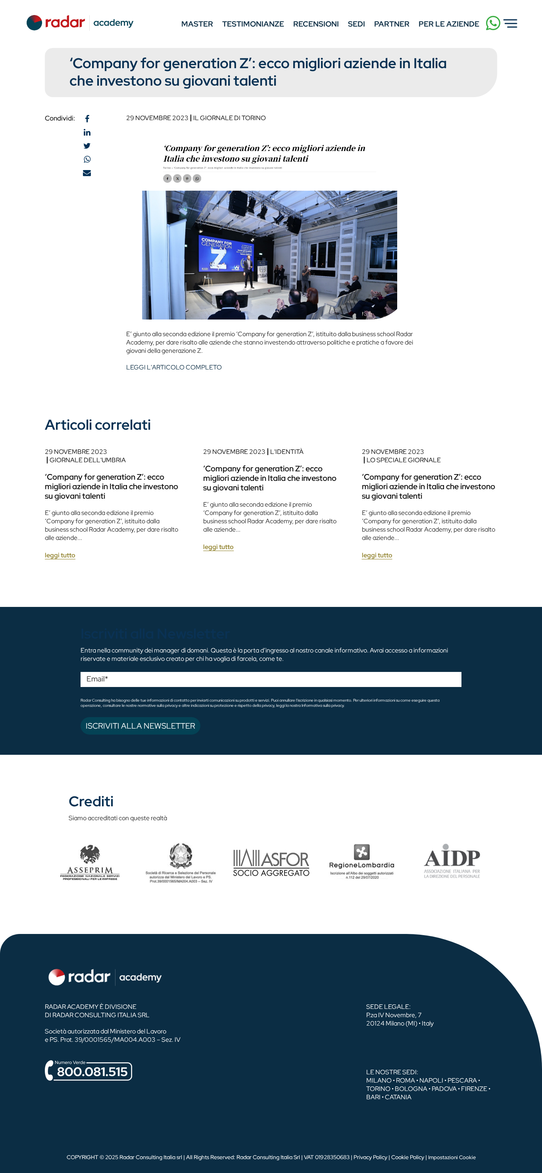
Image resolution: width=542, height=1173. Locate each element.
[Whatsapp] (87, 159)
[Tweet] (87, 146)
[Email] (87, 173)
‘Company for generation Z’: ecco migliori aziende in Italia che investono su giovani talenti (111, 486)
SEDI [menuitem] (356, 24)
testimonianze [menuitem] (253, 24)
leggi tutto (60, 555)
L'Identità (287, 452)
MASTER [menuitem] (197, 24)
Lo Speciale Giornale (404, 460)
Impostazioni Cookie (452, 1157)
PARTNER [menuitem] (391, 24)
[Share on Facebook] (87, 119)
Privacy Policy (370, 1157)
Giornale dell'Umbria (88, 460)
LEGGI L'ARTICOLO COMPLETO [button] (174, 367)
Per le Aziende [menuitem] (449, 24)
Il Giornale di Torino (229, 118)
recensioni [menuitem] (316, 24)
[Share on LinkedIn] (87, 132)
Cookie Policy (407, 1157)
